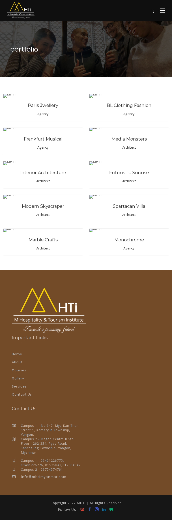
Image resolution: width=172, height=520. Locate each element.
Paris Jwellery (43, 105)
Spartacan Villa (129, 206)
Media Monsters (129, 139)
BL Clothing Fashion (129, 105)
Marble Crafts (43, 240)
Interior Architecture (43, 172)
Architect (129, 147)
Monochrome (129, 240)
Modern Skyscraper (43, 206)
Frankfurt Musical (43, 139)
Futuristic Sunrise (129, 172)
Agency (43, 113)
